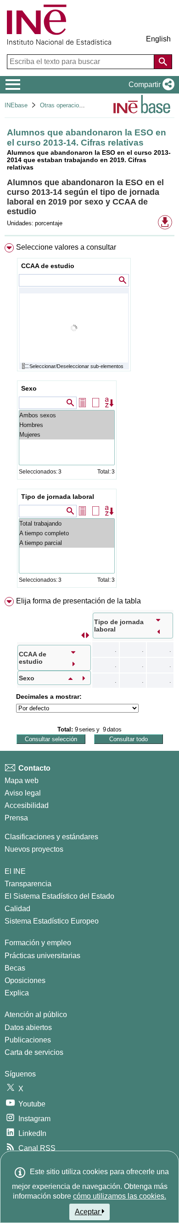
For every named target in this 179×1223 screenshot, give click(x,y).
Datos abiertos (28, 1027)
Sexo (29, 388)
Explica (17, 993)
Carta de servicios (34, 1052)
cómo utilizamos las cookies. (119, 1196)
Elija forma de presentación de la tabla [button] (78, 601)
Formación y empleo (38, 943)
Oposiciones (25, 980)
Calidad (17, 909)
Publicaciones (28, 1040)
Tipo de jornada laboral (57, 496)
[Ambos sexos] (66, 415)
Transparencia (28, 884)
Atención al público (36, 1014)
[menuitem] (89, 417)
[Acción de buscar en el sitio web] (163, 61)
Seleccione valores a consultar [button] (66, 247)
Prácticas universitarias (42, 956)
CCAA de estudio (47, 265)
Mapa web (22, 780)
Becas (15, 968)
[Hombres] (66, 425)
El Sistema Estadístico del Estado (59, 896)
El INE (15, 871)
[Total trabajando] (66, 523)
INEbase (16, 105)
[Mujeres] (66, 434)
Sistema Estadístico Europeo (52, 921)
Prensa (16, 818)
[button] (149, 84)
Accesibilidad (27, 805)
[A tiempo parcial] (66, 543)
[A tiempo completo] (66, 533)
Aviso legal (23, 793)
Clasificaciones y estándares (51, 837)
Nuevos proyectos (34, 849)
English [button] (158, 39)
